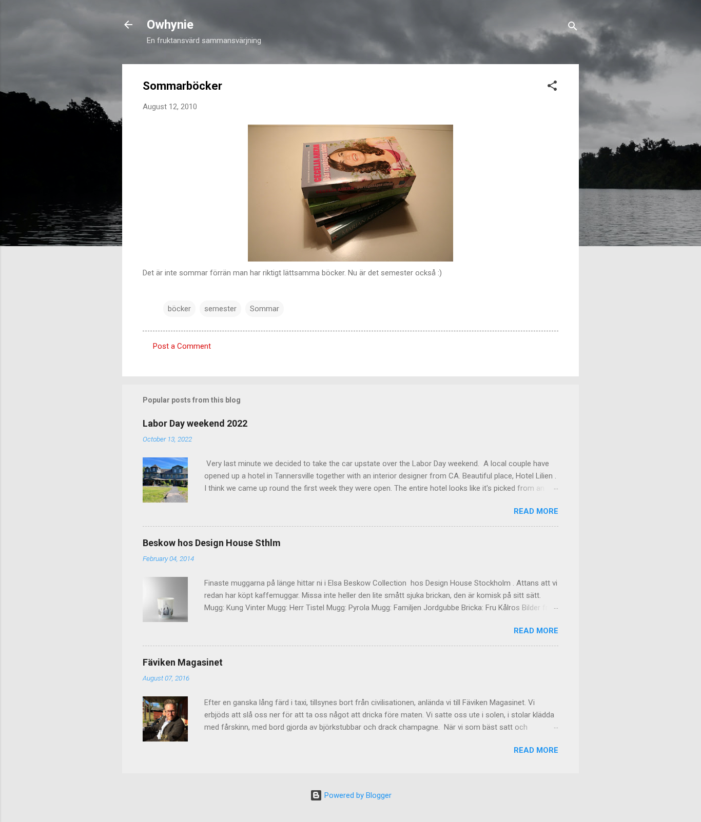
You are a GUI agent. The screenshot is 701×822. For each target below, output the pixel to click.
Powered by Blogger (357, 795)
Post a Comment (182, 346)
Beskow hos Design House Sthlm (212, 542)
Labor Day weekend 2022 (195, 423)
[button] (552, 87)
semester (220, 308)
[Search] (573, 28)
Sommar (264, 308)
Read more (536, 511)
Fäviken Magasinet (183, 662)
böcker (179, 308)
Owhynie (170, 24)
